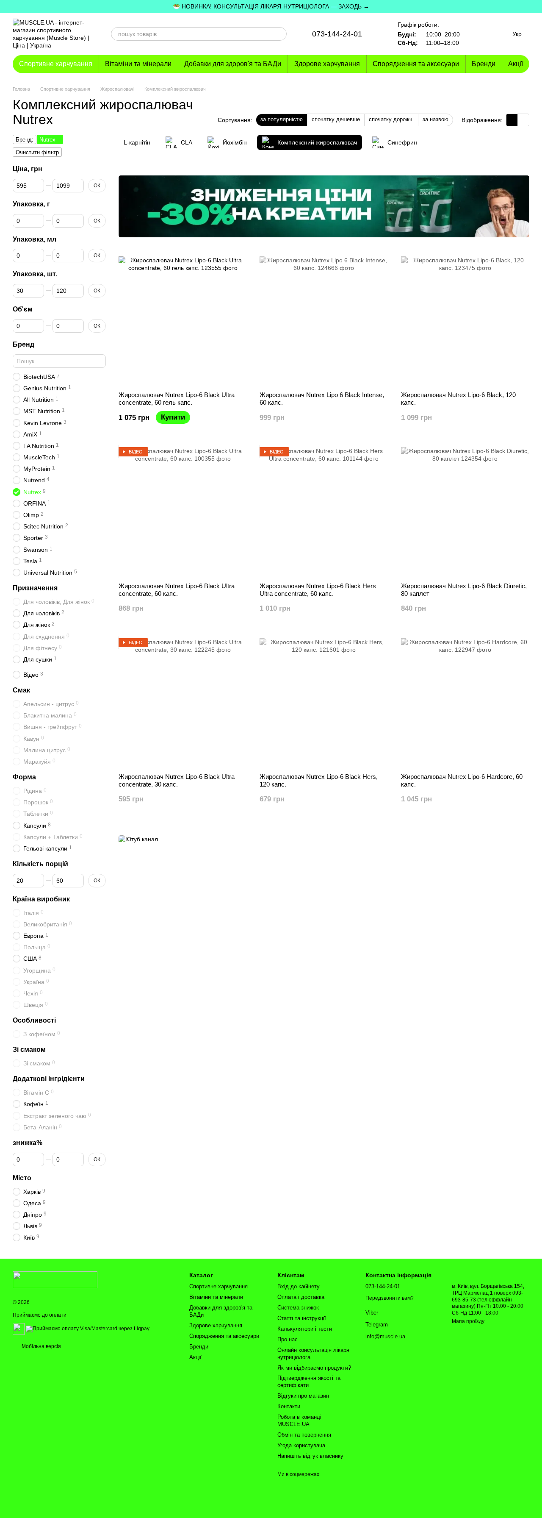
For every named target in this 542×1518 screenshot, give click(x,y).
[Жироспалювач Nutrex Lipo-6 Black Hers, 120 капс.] (324, 702)
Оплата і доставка (300, 1297)
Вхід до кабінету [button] (298, 1286)
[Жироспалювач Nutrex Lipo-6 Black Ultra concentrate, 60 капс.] (183, 511)
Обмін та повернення (304, 1435)
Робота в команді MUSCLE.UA (299, 1420)
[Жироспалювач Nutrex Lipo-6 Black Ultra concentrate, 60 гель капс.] (183, 320)
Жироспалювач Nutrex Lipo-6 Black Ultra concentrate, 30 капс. (177, 780)
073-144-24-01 (337, 34)
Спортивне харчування (55, 63)
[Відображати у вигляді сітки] (512, 119)
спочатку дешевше (336, 119)
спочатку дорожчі (391, 119)
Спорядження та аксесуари (416, 63)
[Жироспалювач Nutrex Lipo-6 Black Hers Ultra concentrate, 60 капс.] (324, 511)
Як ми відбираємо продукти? (314, 1368)
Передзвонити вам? (389, 1298)
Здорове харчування (327, 63)
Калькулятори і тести (304, 1329)
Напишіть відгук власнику (310, 1456)
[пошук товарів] (280, 34)
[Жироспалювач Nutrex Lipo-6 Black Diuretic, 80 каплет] (465, 511)
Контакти (288, 1406)
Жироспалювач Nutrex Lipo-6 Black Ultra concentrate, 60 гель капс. (177, 398)
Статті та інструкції (301, 1318)
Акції (515, 63)
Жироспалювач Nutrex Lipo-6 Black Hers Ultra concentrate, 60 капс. (318, 589)
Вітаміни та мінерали (138, 63)
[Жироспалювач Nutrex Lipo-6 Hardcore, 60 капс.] (465, 702)
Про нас (287, 1339)
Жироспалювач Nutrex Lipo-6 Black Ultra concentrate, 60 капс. (177, 589)
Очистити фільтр (37, 152)
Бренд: (24, 139)
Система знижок (298, 1307)
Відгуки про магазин (303, 1396)
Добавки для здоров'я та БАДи (232, 63)
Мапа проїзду (468, 1321)
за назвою (435, 119)
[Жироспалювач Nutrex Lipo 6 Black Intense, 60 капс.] (324, 320)
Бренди (483, 63)
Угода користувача (301, 1445)
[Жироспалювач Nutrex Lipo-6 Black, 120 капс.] (465, 320)
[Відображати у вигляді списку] (523, 119)
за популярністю (281, 119)
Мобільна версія (40, 1346)
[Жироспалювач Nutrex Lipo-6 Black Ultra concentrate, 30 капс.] (183, 702)
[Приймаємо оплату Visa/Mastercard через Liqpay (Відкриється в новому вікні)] (87, 1329)
